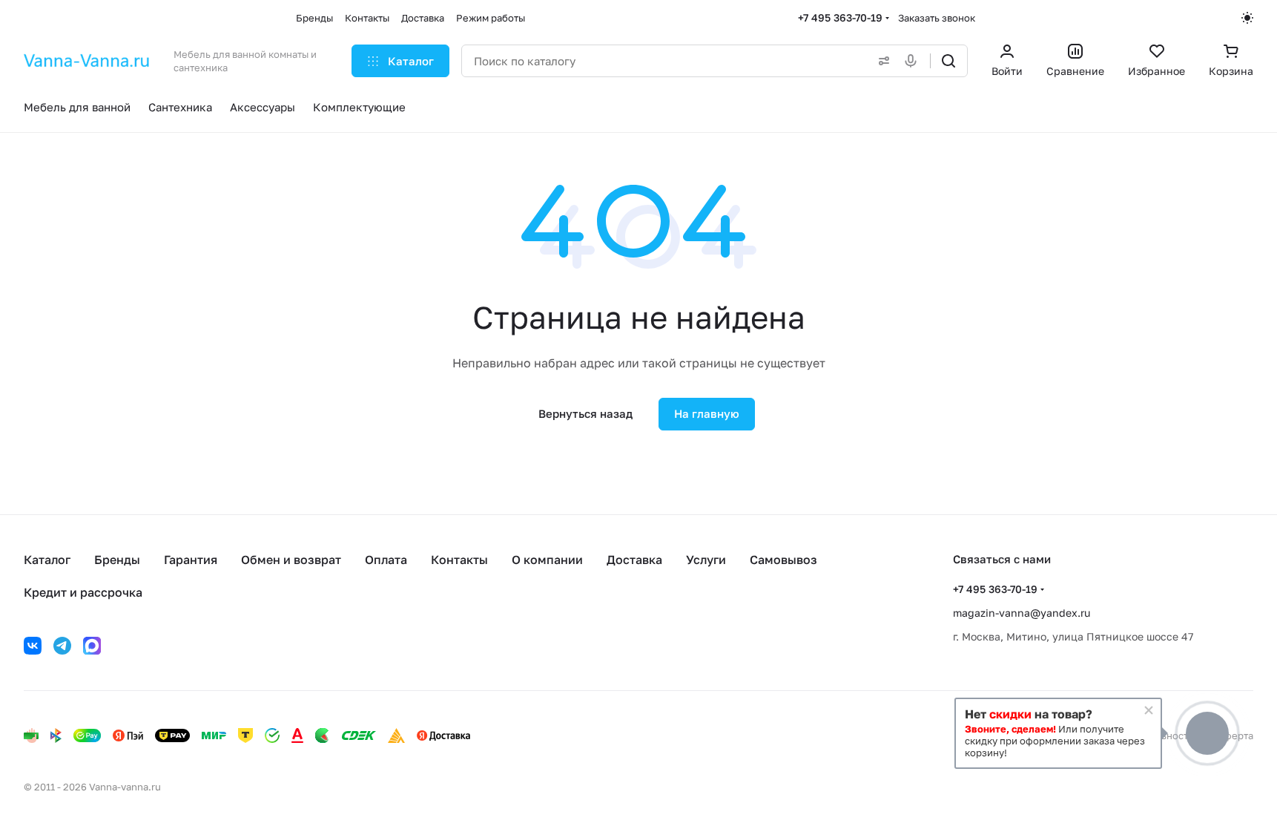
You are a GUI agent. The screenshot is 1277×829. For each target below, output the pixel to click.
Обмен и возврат (291, 559)
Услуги (706, 559)
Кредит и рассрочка (83, 592)
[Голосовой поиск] (913, 60)
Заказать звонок (936, 18)
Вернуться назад (585, 413)
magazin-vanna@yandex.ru (1021, 612)
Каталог (47, 559)
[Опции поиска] (881, 60)
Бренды (117, 559)
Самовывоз (783, 559)
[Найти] (948, 60)
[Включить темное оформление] (1247, 18)
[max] (92, 646)
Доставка (634, 559)
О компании (547, 559)
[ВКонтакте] (33, 646)
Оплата (386, 559)
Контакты (459, 559)
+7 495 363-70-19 (840, 17)
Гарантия (190, 559)
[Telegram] (62, 646)
